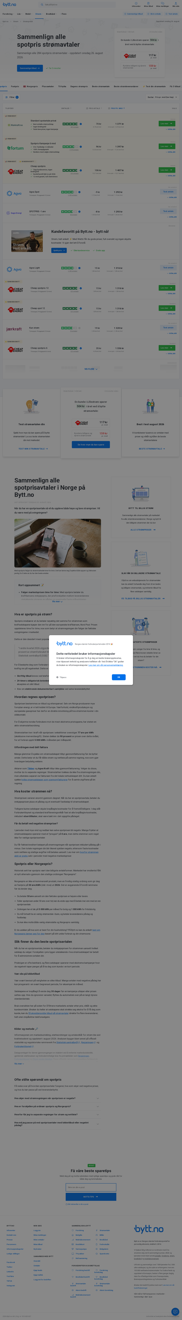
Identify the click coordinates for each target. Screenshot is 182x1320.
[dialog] (91, 660)
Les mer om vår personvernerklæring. (105, 665)
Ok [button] (119, 677)
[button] (61, 677)
